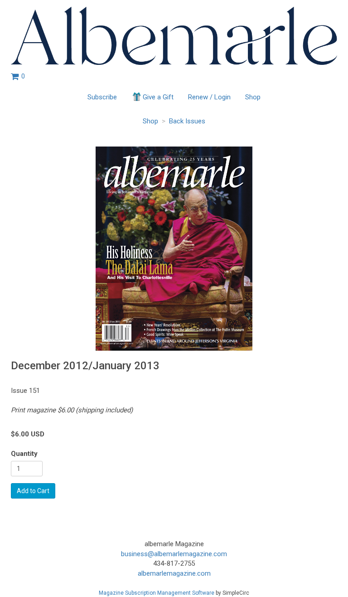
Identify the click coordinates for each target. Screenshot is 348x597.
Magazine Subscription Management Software (156, 593)
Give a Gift (158, 97)
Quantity (24, 454)
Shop (253, 97)
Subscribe (102, 97)
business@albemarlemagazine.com (174, 554)
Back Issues (187, 121)
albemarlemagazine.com (174, 573)
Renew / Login (209, 97)
